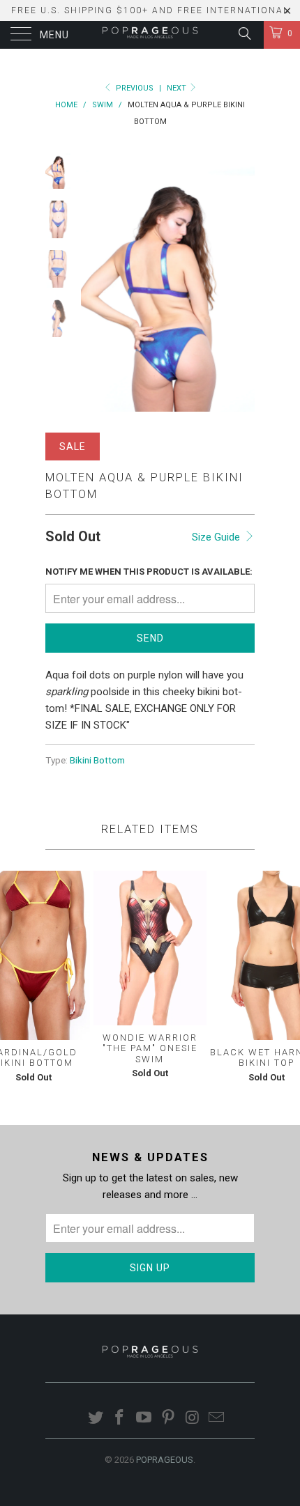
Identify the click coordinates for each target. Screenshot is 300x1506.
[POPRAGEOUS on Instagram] (192, 1418)
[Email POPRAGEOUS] (217, 1418)
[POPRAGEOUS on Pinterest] (168, 1418)
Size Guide (217, 537)
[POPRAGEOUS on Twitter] (95, 1418)
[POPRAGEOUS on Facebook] (120, 1418)
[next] (241, 281)
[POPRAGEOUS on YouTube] (144, 1418)
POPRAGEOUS (164, 1459)
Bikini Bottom (97, 760)
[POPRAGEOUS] (150, 35)
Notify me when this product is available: (149, 571)
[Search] (244, 33)
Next (177, 88)
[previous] (94, 281)
